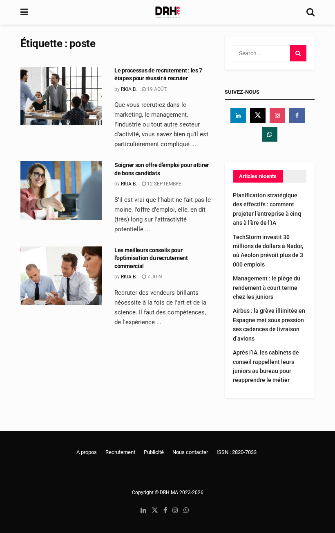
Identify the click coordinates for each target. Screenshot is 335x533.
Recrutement (120, 452)
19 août (156, 89)
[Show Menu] (24, 12)
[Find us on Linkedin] (238, 115)
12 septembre (163, 184)
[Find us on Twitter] (258, 115)
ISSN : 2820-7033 (237, 452)
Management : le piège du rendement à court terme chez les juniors (266, 287)
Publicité (154, 452)
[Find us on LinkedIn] (143, 510)
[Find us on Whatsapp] (269, 134)
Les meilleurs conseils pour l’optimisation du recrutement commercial (151, 258)
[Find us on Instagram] (277, 115)
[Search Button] (310, 12)
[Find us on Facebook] (297, 115)
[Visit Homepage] (167, 12)
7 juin (154, 277)
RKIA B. (129, 89)
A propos (86, 452)
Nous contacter (190, 452)
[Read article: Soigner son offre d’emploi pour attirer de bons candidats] (61, 190)
